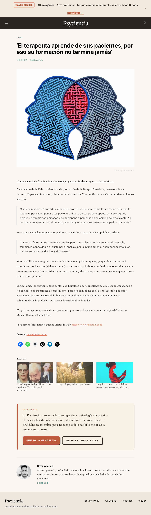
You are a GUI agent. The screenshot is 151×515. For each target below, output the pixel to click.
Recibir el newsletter (82, 440)
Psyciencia (75, 23)
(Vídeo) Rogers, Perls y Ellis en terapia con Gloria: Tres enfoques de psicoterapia (34, 387)
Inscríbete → (75, 12)
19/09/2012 (22, 60)
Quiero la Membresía (41, 440)
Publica (142, 501)
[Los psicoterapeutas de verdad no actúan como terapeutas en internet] (114, 372)
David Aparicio (36, 60)
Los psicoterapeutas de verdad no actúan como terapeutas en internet (112, 386)
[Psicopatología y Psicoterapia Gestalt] (74, 372)
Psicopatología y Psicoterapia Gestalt (73, 384)
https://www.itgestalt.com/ (87, 325)
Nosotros (127, 501)
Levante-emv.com (37, 334)
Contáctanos (92, 501)
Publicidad (110, 501)
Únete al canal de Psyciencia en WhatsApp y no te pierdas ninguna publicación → (65, 181)
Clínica (19, 37)
